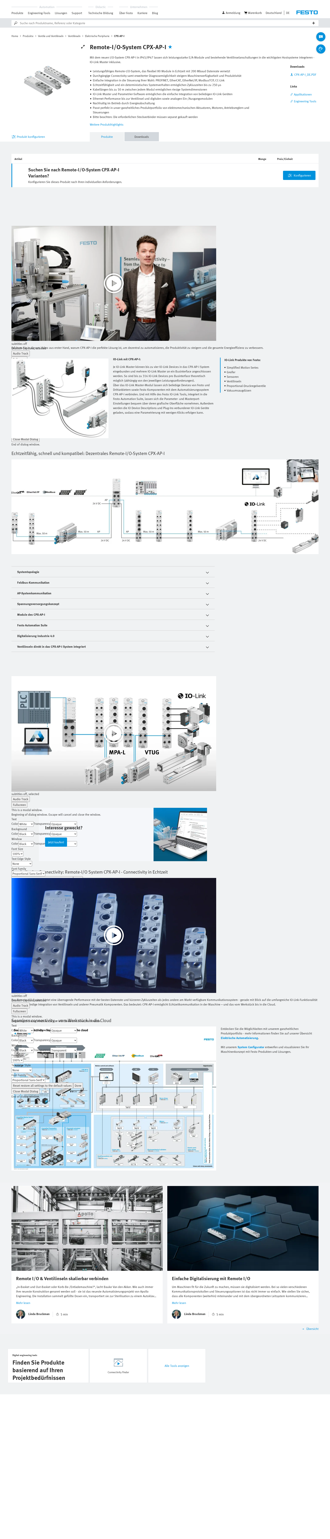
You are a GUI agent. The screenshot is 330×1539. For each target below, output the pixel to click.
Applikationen (303, 94)
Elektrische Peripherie (97, 36)
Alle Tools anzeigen (177, 1365)
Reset (42, 1085)
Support (77, 13)
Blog (155, 13)
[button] (231, 13)
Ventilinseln (74, 36)
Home (14, 36)
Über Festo (126, 13)
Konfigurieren (302, 175)
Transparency (42, 823)
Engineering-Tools (39, 13)
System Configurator (251, 1047)
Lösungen (61, 13)
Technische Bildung (100, 13)
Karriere (142, 13)
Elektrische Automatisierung (239, 1038)
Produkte (17, 13)
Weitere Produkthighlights (106, 124)
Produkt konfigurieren (31, 136)
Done (78, 1085)
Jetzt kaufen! (56, 842)
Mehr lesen (23, 1303)
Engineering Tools (305, 101)
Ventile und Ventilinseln (50, 36)
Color (14, 823)
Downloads (141, 136)
